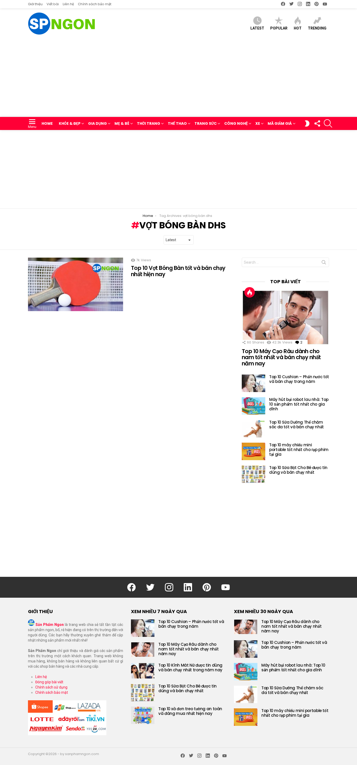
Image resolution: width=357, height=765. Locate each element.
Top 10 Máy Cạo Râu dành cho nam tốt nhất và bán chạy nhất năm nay (281, 357)
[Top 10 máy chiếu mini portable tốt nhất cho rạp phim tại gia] (253, 451)
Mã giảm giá (280, 123)
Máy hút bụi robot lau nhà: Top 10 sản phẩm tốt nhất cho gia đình (299, 404)
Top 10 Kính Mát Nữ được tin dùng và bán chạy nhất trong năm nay (190, 667)
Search (324, 263)
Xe (257, 123)
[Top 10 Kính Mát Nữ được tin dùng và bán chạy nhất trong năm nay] (142, 671)
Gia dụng (97, 123)
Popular (278, 28)
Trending (317, 28)
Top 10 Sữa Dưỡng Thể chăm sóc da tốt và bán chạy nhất (296, 424)
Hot (298, 28)
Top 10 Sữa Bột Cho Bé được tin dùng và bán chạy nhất (298, 470)
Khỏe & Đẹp (69, 123)
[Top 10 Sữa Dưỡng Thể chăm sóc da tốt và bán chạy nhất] (253, 428)
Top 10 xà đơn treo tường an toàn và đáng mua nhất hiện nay (190, 711)
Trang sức (205, 123)
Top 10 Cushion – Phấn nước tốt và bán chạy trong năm (299, 379)
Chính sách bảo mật (94, 4)
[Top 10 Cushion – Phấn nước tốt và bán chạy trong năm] (253, 383)
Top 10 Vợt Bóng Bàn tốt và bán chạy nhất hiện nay (178, 271)
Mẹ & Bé (121, 123)
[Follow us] (317, 123)
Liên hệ (68, 4)
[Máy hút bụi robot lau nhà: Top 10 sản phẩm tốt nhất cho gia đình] (253, 406)
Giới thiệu (35, 4)
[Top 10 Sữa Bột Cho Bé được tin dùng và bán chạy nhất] (253, 474)
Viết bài (53, 4)
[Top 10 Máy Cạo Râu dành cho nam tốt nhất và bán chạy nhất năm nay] (285, 317)
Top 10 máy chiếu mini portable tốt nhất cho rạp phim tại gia (299, 449)
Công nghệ (236, 123)
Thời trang (148, 123)
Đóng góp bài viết (49, 682)
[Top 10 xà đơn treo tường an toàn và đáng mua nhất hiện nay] (142, 715)
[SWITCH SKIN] (307, 123)
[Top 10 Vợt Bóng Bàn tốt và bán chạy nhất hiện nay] (75, 284)
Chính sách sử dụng (51, 687)
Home (47, 123)
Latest (257, 28)
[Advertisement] (178, 77)
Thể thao (177, 123)
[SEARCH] (328, 123)
